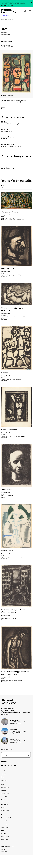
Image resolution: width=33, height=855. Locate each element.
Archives (3, 833)
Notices (3, 849)
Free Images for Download (8, 818)
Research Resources (7, 168)
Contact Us (4, 780)
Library (3, 830)
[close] (31, 2)
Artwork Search (5, 821)
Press (2, 777)
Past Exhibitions (5, 836)
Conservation (4, 827)
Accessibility (4, 796)
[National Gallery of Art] (16, 701)
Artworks (7, 19)
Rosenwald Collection (7, 131)
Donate (3, 807)
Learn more (10, 5)
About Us (3, 774)
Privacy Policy (4, 851)
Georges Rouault (5, 45)
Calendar (3, 790)
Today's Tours (5, 793)
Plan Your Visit (5, 787)
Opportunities (5, 810)
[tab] (5, 187)
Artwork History (6, 163)
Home (2, 19)
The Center (4, 824)
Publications (4, 839)
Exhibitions (4, 800)
